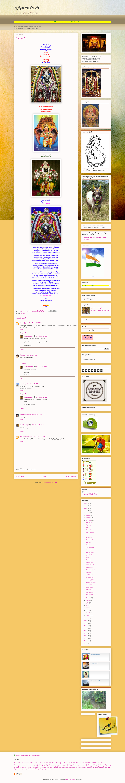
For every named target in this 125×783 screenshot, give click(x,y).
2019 (86, 626)
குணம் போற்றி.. (90, 592)
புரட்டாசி (23, 313)
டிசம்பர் (88, 512)
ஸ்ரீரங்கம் (27, 769)
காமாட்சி (68, 762)
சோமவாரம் (30, 765)
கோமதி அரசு (23, 384)
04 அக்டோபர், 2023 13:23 (38, 436)
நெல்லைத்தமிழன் (24, 323)
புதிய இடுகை (20, 476)
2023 (86, 510)
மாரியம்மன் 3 (89, 589)
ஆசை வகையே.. (90, 577)
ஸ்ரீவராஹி (43, 769)
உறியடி (87, 557)
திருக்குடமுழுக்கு (90, 569)
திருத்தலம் (71, 765)
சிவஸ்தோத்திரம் (17, 764)
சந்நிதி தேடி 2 (89, 574)
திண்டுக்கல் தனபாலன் (25, 414)
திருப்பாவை (91, 765)
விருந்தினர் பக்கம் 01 (95, 654)
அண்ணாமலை (25, 762)
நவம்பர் (88, 515)
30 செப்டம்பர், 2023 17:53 (42, 336)
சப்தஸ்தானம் (87, 762)
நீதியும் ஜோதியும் (90, 547)
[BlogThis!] (51, 311)
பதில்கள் (24, 333)
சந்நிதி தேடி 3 (89, 567)
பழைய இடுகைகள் (71, 476)
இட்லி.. (87, 527)
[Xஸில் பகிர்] (52, 311)
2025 (86, 505)
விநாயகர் (16, 769)
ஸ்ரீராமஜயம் (32, 769)
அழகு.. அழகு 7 (94, 663)
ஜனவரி (88, 615)
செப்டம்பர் (88, 520)
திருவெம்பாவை (100, 765)
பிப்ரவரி (88, 612)
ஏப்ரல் (87, 607)
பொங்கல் (55, 767)
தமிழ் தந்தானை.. (90, 552)
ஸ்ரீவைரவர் (49, 769)
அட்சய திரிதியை (18, 762)
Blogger (74, 779)
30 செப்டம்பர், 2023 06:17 (30, 355)
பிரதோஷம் (49, 767)
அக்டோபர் (89, 517)
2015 (86, 636)
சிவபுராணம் (109, 762)
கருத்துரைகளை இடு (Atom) (50, 482)
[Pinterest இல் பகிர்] (56, 311)
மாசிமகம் (78, 767)
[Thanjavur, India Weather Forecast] (90, 493)
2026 (86, 503)
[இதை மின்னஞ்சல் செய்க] (49, 311)
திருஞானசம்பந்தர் (60, 765)
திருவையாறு (108, 765)
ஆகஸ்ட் (88, 597)
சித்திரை (94, 762)
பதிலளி (22, 329)
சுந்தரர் (24, 765)
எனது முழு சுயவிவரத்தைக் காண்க (100, 310)
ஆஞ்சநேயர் (40, 762)
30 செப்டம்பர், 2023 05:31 (35, 323)
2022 (86, 618)
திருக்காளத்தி (89, 594)
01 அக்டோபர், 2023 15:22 (38, 424)
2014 (86, 638)
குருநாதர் (81, 762)
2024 (86, 508)
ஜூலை (88, 600)
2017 (86, 631)
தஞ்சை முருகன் (90, 579)
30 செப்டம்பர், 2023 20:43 (33, 384)
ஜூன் (87, 603)
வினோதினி (22, 769)
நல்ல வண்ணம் (94, 672)
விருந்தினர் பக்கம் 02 (95, 680)
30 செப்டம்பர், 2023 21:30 (38, 414)
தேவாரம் (16, 767)
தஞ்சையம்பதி (26, 8)
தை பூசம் (22, 767)
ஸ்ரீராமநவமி (38, 769)
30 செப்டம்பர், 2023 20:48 (42, 397)
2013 (86, 641)
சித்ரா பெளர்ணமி (102, 762)
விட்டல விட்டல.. (90, 530)
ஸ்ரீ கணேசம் (89, 535)
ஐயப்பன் (62, 762)
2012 (86, 643)
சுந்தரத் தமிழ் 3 (90, 532)
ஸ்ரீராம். (22, 355)
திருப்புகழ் (88, 525)
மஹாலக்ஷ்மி (72, 767)
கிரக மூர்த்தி (89, 537)
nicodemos (68, 779)
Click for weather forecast (90, 494)
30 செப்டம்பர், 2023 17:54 (42, 366)
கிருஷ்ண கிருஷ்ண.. (91, 582)
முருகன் (108, 767)
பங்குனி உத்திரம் (41, 767)
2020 (86, 623)
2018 (86, 628)
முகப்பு (44, 476)
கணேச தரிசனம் (90, 550)
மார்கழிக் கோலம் (92, 767)
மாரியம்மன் (83, 767)
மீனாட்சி (100, 767)
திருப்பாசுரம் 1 (89, 539)
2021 (86, 621)
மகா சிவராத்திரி (64, 767)
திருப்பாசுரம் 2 (89, 522)
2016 (86, 633)
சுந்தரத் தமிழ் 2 (90, 564)
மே (87, 605)
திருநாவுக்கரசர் (80, 765)
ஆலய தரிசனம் (56, 762)
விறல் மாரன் (89, 584)
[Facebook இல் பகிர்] (54, 311)
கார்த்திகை (74, 762)
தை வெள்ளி (28, 767)
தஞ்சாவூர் (41, 765)
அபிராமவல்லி (33, 762)
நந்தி (34, 767)
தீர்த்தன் (88, 545)
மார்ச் (87, 610)
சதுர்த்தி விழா (89, 554)
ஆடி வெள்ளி (47, 762)
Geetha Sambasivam (26, 436)
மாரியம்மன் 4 (89, 572)
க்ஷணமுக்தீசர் (89, 562)
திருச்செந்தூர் (50, 765)
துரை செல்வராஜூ (28, 336)
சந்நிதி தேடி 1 (89, 587)
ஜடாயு (35, 764)
